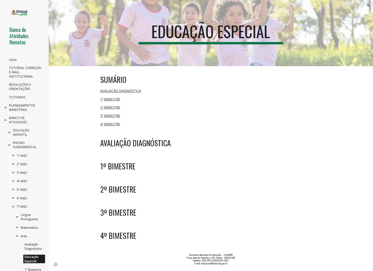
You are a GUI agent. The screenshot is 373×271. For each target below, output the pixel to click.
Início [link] (13, 60)
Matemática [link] (29, 227)
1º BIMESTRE (110, 99)
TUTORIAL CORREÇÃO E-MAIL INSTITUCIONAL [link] (25, 72)
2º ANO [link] (22, 164)
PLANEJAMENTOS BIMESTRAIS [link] (22, 107)
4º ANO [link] (22, 181)
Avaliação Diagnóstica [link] (33, 246)
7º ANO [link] (22, 206)
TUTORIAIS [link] (17, 97)
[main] (211, 33)
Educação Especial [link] (31, 259)
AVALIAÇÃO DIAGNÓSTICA (120, 91)
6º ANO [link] (22, 198)
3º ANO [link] (22, 173)
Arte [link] (24, 236)
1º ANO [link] (22, 155)
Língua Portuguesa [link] (29, 217)
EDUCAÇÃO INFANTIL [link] (21, 132)
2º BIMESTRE (110, 107)
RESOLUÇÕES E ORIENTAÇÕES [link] (20, 86)
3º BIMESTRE (110, 115)
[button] (368, 5)
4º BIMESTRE (110, 124)
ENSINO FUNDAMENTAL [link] (25, 145)
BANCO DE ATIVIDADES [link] (18, 120)
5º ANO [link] (22, 190)
